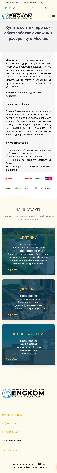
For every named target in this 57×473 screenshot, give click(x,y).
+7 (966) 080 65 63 (30, 3)
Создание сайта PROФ (13, 404)
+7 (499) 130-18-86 (11, 423)
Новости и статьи (11, 450)
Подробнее (11, 269)
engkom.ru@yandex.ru (32, 8)
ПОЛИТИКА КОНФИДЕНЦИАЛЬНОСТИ (28, 467)
